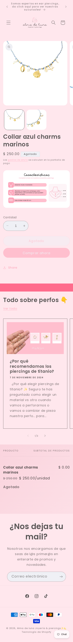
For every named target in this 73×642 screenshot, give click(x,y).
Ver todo (10, 308)
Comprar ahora (36, 253)
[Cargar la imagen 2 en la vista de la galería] (36, 120)
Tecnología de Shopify (36, 632)
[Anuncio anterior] (7, 7)
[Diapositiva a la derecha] (45, 436)
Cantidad (10, 217)
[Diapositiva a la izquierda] (28, 436)
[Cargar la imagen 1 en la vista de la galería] (14, 120)
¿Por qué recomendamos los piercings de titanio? (32, 366)
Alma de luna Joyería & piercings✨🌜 (42, 628)
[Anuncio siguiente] (66, 7)
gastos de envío (18, 159)
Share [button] (12, 267)
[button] (8, 22)
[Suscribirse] (61, 577)
